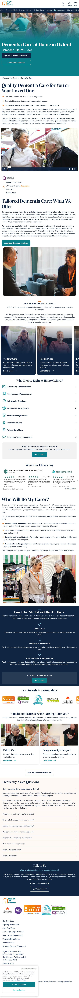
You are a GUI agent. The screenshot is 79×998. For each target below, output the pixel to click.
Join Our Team (8, 928)
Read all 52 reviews (70, 489)
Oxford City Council (53, 800)
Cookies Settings (19, 990)
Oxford (5, 78)
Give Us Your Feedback (12, 935)
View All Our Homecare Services (39, 773)
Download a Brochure (16, 62)
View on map (8, 963)
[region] (19, 981)
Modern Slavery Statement (14, 946)
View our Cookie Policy (18, 980)
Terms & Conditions (11, 939)
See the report (11, 192)
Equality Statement (10, 924)
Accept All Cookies (19, 984)
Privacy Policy (8, 943)
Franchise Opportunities (13, 932)
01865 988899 (41, 889)
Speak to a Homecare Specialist (16, 55)
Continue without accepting (28, 968)
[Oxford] (7, 3)
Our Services (14, 78)
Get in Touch (39, 454)
